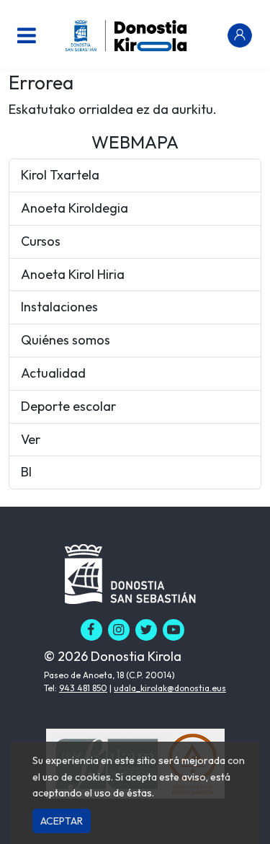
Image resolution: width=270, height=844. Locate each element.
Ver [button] (30, 439)
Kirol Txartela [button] (60, 174)
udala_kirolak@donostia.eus (170, 688)
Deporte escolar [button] (68, 406)
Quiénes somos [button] (65, 340)
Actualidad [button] (53, 373)
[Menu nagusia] (27, 35)
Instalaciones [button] (59, 306)
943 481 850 (83, 688)
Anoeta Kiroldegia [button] (74, 208)
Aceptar (61, 820)
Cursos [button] (40, 241)
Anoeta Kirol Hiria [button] (73, 274)
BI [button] (26, 471)
